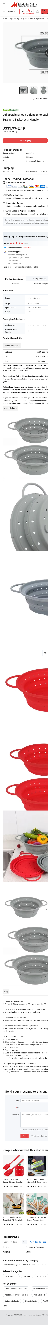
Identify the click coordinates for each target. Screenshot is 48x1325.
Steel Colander (39, 1295)
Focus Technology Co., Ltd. (32, 1315)
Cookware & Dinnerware (35, 1247)
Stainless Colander (12, 1301)
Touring (6, 1247)
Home (5, 19)
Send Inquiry (25, 140)
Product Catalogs (38, 1242)
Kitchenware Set (11, 1276)
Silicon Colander (31, 1301)
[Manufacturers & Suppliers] (24, 4)
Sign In (6, 267)
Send (24, 1136)
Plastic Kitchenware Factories (16, 1295)
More (5, 1306)
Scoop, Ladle (41, 1276)
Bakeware (27, 1276)
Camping (6, 1252)
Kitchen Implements (37, 19)
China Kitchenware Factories (16, 1288)
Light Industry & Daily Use (18, 19)
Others (28, 1252)
